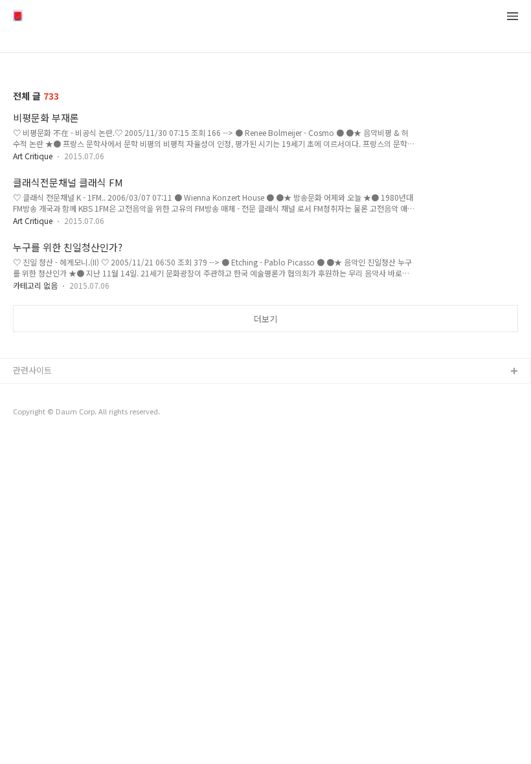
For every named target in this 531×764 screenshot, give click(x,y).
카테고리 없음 (35, 285)
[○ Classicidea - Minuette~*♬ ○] (18, 17)
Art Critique (32, 155)
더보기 (265, 319)
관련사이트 (32, 370)
